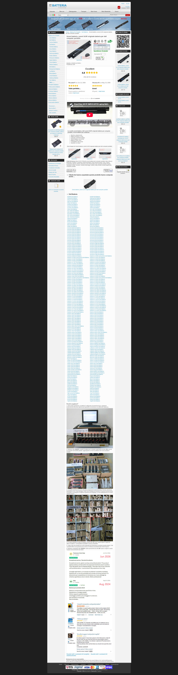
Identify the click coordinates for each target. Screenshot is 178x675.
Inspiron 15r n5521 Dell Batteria (75, 291)
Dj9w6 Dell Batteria (72, 376)
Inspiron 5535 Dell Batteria (96, 326)
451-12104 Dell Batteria (73, 215)
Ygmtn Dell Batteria (72, 401)
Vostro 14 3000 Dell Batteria (97, 359)
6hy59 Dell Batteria (95, 220)
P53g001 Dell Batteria (95, 387)
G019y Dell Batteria (72, 377)
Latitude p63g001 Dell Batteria (97, 354)
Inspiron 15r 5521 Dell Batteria (97, 288)
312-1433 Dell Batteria (73, 212)
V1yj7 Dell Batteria (94, 393)
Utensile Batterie (53, 89)
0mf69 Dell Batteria (95, 203)
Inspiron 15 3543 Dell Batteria (97, 282)
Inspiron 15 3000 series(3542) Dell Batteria (101, 277)
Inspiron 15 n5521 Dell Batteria (75, 285)
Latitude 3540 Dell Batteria (96, 349)
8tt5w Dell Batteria (94, 224)
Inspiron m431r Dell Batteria (97, 330)
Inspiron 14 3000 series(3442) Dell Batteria (78, 257)
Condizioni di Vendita (54, 168)
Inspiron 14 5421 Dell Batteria (74, 260)
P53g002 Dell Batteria (72, 388)
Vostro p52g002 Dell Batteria (97, 373)
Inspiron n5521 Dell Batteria (74, 338)
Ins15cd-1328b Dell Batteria (74, 245)
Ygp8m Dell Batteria (95, 401)
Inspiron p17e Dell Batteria (96, 340)
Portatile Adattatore (53, 84)
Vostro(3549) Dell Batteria (96, 374)
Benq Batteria (52, 73)
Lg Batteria (52, 71)
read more (76, 93)
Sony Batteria (52, 51)
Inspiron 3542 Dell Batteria (74, 320)
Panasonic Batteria (54, 58)
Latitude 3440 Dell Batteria (74, 349)
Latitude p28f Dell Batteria (73, 352)
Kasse (116, 11)
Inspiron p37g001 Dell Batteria (97, 344)
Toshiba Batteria (53, 46)
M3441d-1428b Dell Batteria (74, 357)
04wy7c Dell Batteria (72, 199)
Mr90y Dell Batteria (72, 380)
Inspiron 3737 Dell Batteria (96, 321)
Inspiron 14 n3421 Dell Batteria (98, 262)
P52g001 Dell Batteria (72, 387)
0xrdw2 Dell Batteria (72, 206)
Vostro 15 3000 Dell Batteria (74, 362)
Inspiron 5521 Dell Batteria (96, 324)
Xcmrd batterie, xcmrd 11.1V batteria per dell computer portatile (123, 86)
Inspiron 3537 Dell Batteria (74, 318)
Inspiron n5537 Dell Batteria (97, 338)
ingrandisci (74, 159)
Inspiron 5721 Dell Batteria (74, 327)
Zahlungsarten (72, 11)
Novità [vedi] (121, 105)
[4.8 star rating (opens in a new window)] (92, 72)
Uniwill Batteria (53, 75)
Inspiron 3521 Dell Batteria (74, 316)
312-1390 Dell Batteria (73, 210)
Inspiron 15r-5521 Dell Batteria (75, 295)
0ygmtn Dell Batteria (95, 206)
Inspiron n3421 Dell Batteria (97, 334)
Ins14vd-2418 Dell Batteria (96, 231)
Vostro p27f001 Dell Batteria (74, 369)
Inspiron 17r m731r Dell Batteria (75, 305)
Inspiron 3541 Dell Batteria (96, 318)
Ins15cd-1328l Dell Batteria (97, 245)
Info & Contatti (52, 170)
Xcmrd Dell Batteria (72, 399)
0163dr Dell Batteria (95, 196)
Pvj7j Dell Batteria (94, 390)
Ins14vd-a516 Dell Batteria (74, 243)
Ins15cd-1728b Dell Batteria (74, 249)
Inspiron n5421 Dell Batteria (74, 337)
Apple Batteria (53, 60)
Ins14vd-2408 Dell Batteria (74, 231)
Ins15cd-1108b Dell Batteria (97, 243)
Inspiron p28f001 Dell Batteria (97, 343)
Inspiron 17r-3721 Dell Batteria (75, 309)
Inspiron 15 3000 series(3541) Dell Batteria (78, 277)
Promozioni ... (52, 106)
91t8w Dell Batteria (72, 226)
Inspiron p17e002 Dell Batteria (75, 341)
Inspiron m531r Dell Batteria (74, 332)
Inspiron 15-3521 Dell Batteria (97, 287)
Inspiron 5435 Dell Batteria (96, 323)
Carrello (127, 6)
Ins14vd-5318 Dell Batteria (96, 240)
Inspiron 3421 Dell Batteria (96, 312)
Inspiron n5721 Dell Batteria (74, 340)
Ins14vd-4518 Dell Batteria (74, 240)
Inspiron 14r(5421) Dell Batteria (98, 270)
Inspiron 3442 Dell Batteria (74, 315)
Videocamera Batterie (54, 87)
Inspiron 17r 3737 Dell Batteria (97, 302)
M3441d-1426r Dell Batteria (97, 355)
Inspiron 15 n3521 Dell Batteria (98, 284)
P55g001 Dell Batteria (72, 390)
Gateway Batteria (53, 78)
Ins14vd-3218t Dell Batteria (97, 232)
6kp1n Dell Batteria (95, 221)
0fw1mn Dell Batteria (72, 201)
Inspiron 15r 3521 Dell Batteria (75, 288)
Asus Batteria (52, 49)
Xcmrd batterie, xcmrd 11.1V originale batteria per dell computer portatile (123, 67)
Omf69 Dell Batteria (72, 383)
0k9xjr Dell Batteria (72, 203)
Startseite (52, 11)
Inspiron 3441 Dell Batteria (96, 313)
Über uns (61, 11)
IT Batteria (99, 671)
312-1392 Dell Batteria (95, 210)
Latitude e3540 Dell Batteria (97, 351)
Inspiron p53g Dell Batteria (74, 348)
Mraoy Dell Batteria (72, 382)
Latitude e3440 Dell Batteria (74, 351)
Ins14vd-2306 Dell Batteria (96, 228)
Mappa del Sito (53, 172)
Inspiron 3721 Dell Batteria (74, 321)
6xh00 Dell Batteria (72, 223)
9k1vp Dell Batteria (94, 226)
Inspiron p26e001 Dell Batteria (75, 343)
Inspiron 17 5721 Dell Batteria (74, 298)
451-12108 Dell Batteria (73, 217)
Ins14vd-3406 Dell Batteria (96, 234)
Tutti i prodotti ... (53, 112)
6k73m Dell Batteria (72, 221)
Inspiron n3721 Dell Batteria (97, 335)
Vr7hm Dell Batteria (72, 396)
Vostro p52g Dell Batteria (73, 373)
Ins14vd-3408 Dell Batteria (74, 235)
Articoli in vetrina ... (53, 110)
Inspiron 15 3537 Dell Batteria (74, 281)
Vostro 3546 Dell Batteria (96, 366)
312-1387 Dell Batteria (95, 209)
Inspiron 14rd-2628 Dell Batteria (75, 274)
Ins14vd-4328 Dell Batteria (74, 238)
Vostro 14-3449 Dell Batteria (97, 360)
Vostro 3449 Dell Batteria (73, 366)
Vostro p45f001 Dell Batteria (97, 371)
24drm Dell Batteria (72, 209)
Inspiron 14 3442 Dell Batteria (97, 259)
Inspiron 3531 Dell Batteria (96, 316)
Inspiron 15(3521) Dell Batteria (97, 285)
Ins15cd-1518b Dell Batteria (74, 246)
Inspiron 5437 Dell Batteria (74, 324)
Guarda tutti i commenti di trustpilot (78, 654)
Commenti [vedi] (55, 180)
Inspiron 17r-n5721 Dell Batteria (75, 312)
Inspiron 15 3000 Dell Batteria (97, 276)
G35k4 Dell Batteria (95, 377)
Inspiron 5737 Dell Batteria (74, 329)
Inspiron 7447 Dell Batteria (74, 330)
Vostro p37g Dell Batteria (96, 369)
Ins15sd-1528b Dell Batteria (74, 256)
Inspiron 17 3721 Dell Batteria (74, 296)
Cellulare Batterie (53, 91)
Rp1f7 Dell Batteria (72, 359)
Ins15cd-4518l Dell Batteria (74, 252)
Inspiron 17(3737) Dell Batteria (75, 302)
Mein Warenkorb (106, 11)
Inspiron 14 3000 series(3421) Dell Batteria (101, 256)
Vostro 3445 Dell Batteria (73, 365)
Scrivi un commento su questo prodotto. (56, 190)
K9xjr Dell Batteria (71, 379)
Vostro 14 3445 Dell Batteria (74, 360)
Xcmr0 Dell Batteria (95, 397)
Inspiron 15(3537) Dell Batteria (75, 287)
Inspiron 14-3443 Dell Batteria (74, 266)
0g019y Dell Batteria (95, 201)
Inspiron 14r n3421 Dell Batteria (98, 268)
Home (122, 3)
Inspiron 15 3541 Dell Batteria (97, 281)
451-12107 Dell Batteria (96, 215)
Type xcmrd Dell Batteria (73, 393)
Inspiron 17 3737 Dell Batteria (97, 296)
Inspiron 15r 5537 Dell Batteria (75, 290)
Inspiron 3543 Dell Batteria (96, 320)
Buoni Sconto (52, 174)
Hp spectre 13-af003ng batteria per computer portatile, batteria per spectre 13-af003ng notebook (56, 132)
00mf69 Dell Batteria (72, 196)
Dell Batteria (52, 40)
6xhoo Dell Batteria (95, 223)
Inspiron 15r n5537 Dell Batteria (98, 291)
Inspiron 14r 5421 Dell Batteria (97, 266)
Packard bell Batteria (54, 69)
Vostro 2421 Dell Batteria (73, 363)
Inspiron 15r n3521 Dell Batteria (98, 290)
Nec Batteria (52, 80)
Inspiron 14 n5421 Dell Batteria (75, 263)
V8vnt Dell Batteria (94, 394)
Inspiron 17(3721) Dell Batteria (97, 301)
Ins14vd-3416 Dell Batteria (96, 235)
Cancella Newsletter (54, 176)
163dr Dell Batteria (94, 207)
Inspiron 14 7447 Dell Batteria (74, 262)
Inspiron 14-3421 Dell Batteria (97, 265)
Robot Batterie (52, 93)
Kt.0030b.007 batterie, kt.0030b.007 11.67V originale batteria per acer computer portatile (123, 139)
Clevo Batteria (53, 62)
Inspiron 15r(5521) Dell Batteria (75, 293)
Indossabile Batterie (54, 102)
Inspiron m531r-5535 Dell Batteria (98, 332)
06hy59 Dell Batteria (95, 199)
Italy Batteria (87, 671)
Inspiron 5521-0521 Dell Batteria (75, 326)
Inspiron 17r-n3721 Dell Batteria (75, 310)
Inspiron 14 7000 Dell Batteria (97, 260)
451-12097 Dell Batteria (96, 213)
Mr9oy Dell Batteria (95, 380)
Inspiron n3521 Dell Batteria (74, 335)
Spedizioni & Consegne (55, 163)
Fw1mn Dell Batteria (95, 376)
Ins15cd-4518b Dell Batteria (97, 251)
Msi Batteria (52, 66)
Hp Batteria (52, 44)
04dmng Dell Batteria (95, 198)
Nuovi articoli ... (53, 108)
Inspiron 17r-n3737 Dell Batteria (98, 310)
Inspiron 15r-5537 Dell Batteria (97, 295)
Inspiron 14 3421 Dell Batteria (97, 257)
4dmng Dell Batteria (72, 218)
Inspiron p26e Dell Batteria (96, 341)
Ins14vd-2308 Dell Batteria (74, 229)
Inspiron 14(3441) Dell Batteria (75, 265)
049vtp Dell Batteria (72, 198)
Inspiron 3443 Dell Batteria (96, 315)
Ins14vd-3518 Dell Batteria (96, 237)
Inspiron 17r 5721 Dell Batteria (75, 304)
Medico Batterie (53, 98)
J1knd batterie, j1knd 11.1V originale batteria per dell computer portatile (90, 189)
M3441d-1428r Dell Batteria (97, 357)
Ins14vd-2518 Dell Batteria (74, 232)
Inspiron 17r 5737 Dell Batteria (97, 304)
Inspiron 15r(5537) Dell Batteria (98, 293)
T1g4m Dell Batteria (72, 391)
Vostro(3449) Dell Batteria (73, 374)
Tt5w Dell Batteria (94, 391)
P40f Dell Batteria (71, 385)
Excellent (89, 69)
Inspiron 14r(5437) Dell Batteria (75, 271)
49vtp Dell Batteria (94, 217)
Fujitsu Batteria (53, 55)
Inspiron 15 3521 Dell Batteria (74, 279)
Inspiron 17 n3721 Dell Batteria (98, 299)
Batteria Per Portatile (75, 32)
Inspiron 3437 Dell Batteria (74, 313)
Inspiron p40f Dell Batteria (73, 346)
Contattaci (90, 664)
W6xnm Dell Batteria (95, 396)
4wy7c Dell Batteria (95, 218)
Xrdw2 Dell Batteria (95, 399)
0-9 (106, 669)
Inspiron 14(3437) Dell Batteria (97, 263)
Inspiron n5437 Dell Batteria (97, 337)
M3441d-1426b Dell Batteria (74, 355)
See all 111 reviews (90, 77)
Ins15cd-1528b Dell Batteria (74, 248)
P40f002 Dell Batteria (95, 385)
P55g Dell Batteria (94, 388)
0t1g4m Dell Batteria (95, 204)
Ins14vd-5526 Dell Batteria (74, 242)
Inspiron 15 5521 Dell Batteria (74, 284)
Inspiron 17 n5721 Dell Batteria (75, 301)
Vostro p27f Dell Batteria (96, 368)
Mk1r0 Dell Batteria (95, 379)
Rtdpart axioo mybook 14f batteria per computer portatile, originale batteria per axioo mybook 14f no (56, 152)
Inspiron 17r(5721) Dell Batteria (75, 307)
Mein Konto (94, 11)
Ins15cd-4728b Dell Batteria (97, 254)
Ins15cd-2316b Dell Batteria (97, 249)
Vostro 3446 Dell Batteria (96, 365)
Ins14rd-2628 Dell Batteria (74, 228)
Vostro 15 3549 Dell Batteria (97, 362)
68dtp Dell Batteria (72, 220)
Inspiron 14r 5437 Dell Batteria (75, 268)
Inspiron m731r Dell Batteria (74, 334)
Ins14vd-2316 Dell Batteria (96, 229)
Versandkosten (115, 664)
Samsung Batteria (53, 53)
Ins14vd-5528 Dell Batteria (96, 242)
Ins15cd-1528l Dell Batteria (97, 248)
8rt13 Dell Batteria (71, 224)
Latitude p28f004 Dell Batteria (97, 352)
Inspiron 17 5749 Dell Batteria (74, 299)
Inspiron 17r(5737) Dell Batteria (98, 307)
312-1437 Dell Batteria (95, 212)
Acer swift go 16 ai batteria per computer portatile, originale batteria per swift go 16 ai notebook (123, 158)
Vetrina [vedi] (54, 116)
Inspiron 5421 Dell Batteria (74, 323)
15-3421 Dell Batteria (72, 207)
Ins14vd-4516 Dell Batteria (96, 238)
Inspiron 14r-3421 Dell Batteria (97, 271)
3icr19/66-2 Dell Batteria (73, 213)
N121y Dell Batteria (95, 382)
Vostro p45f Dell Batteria (73, 371)
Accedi (127, 3)
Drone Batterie (52, 95)
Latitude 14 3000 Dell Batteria (97, 348)
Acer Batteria (52, 38)
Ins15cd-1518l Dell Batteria (97, 246)
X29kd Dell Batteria (72, 397)
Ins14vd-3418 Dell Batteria (74, 237)
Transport (83, 11)
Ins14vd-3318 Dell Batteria (74, 234)
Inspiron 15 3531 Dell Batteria (97, 279)
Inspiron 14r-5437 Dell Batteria (97, 273)
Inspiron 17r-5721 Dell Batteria (97, 309)
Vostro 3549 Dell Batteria (73, 368)
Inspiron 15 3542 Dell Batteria (74, 282)
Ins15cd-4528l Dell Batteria (74, 254)
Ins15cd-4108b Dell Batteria (74, 251)
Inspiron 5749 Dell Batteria (96, 329)
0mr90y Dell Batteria (72, 204)
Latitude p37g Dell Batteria (74, 354)
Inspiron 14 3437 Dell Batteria (74, 259)
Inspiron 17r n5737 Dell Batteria (98, 305)
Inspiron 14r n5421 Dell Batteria (75, 270)
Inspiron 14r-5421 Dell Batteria (75, 273)
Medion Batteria (53, 64)
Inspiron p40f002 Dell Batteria (97, 346)
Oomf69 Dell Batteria (95, 383)
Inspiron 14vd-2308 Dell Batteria (75, 276)
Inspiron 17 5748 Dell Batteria (97, 298)
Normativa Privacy (53, 165)
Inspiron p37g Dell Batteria (74, 344)
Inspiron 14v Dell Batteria (96, 274)
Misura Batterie (53, 100)
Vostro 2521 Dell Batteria (96, 363)
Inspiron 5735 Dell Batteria (96, 327)
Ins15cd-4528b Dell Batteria (97, 252)
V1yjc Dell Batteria (72, 394)
